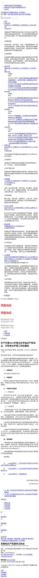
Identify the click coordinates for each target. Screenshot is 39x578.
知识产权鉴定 (10, 259)
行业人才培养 (8, 206)
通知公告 (8, 68)
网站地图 (17, 538)
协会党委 (8, 147)
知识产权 (22, 14)
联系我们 (7, 295)
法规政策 (14, 261)
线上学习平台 (10, 208)
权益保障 (7, 224)
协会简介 (8, 25)
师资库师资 (21, 208)
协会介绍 (7, 23)
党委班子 (17, 147)
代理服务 (28, 14)
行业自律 (20, 226)
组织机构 (26, 25)
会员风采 (26, 68)
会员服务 (7, 179)
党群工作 (7, 145)
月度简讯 (26, 181)
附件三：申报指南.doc (20, 474)
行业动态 (7, 335)
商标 (12, 14)
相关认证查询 (31, 208)
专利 (9, 14)
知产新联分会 (27, 147)
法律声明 (24, 538)
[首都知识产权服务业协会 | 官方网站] (13, 12)
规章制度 (17, 25)
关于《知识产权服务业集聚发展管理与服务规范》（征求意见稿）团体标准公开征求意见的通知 (23, 80)
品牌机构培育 (10, 226)
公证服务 (20, 259)
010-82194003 (11, 560)
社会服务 (7, 255)
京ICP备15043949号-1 (7, 554)
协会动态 (17, 68)
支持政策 (11, 182)
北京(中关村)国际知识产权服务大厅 (17, 257)
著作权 (16, 14)
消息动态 (7, 66)
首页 (5, 21)
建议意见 (31, 538)
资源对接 (17, 181)
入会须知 (8, 181)
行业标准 (29, 259)
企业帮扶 (34, 257)
